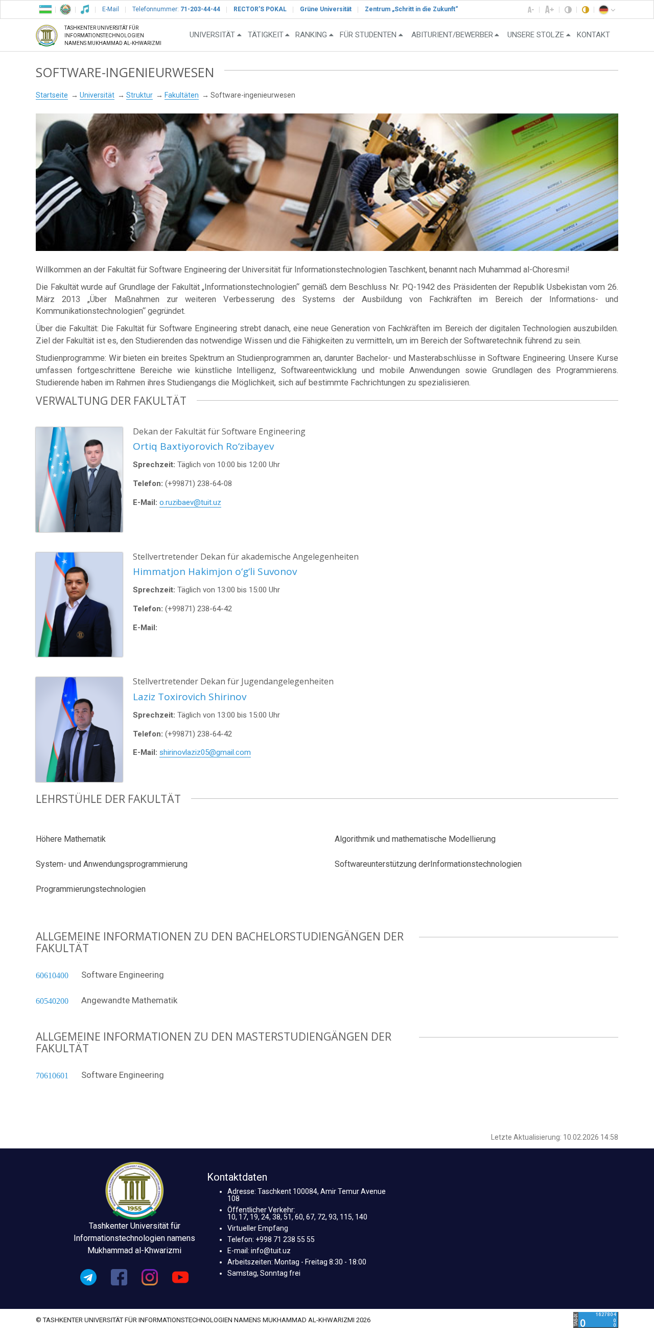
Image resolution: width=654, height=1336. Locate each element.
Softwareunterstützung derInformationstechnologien (428, 864)
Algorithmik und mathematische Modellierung (415, 839)
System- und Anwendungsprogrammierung (112, 864)
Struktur (139, 95)
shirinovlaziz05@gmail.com (205, 752)
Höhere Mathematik (71, 839)
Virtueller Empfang (257, 1228)
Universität (97, 95)
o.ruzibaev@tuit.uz (190, 502)
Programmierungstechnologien (91, 889)
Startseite (52, 95)
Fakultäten (182, 95)
